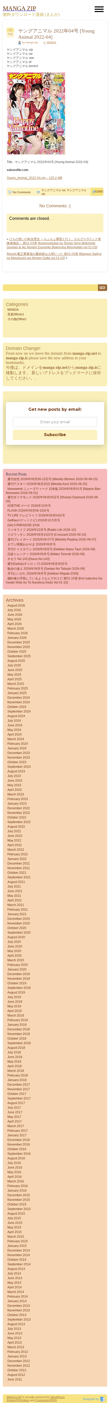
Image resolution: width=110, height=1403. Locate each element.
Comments (42, 1400)
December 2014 (18, 1250)
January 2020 (17, 969)
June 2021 (14, 891)
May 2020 (14, 951)
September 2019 (19, 988)
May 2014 (14, 1283)
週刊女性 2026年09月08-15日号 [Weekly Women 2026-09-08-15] (52, 479)
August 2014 (16, 1269)
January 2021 (17, 914)
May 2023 (14, 785)
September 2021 (19, 877)
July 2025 (14, 665)
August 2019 (16, 992)
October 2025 (16, 651)
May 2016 (14, 1172)
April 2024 (14, 734)
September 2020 (19, 932)
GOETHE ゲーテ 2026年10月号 (29, 506)
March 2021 (15, 905)
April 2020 (14, 955)
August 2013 (16, 1324)
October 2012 (16, 1370)
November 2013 (18, 1310)
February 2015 (17, 1241)
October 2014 (16, 1259)
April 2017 (14, 1121)
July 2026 (14, 610)
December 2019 (18, 974)
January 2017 (17, 1135)
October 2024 (16, 707)
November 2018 (18, 1034)
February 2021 (17, 909)
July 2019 (14, 997)
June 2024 (14, 725)
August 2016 (16, 1158)
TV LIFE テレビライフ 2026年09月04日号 (36, 515)
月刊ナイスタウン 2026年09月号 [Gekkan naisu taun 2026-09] (51, 549)
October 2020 (16, 928)
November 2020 (18, 923)
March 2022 (15, 849)
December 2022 (18, 808)
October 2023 (16, 762)
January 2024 (17, 748)
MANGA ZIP (14, 1397)
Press (61, 1397)
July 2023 (14, 776)
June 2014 (14, 1278)
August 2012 (16, 1375)
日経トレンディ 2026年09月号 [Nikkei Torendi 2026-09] (45, 554)
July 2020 (14, 942)
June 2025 (14, 670)
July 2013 (14, 1329)
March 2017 (15, 1126)
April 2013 (14, 1342)
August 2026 (16, 605)
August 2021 (16, 882)
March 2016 (15, 1181)
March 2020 (15, 960)
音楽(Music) (15, 314)
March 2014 (15, 1292)
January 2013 (17, 1356)
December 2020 (18, 919)
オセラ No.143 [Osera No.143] (28, 559)
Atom (26, 1400)
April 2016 (14, 1177)
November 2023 (18, 757)
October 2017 (16, 1094)
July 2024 (14, 720)
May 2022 (14, 840)
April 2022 (14, 845)
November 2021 (18, 868)
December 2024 (18, 697)
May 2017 (14, 1117)
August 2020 (16, 937)
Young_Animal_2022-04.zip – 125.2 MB (34, 178)
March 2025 (15, 684)
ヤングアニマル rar (53, 190)
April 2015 (14, 1232)
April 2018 (14, 1066)
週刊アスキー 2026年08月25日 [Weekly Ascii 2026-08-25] (47, 484)
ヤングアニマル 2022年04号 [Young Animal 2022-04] (56, 34)
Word (54, 1397)
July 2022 (14, 831)
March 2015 (15, 1236)
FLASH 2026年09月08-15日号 (28, 510)
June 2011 (14, 1379)
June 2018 (14, 1057)
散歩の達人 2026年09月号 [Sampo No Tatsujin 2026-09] (46, 568)
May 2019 (14, 1006)
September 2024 (19, 711)
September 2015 (19, 1209)
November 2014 (18, 1255)
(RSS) (19, 1400)
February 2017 (17, 1130)
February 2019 (17, 1020)
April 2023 (14, 790)
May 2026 (14, 619)
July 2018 (14, 1052)
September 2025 (19, 656)
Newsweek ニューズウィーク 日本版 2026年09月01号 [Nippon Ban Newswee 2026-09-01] (53, 491)
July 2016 (14, 1163)
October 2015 (16, 1204)
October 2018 (16, 1038)
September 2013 (19, 1319)
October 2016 (16, 1149)
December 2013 (18, 1306)
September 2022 (19, 822)
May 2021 (14, 896)
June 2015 (14, 1223)
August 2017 (16, 1103)
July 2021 (14, 886)
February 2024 (17, 744)
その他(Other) (16, 319)
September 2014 (19, 1264)
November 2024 (18, 702)
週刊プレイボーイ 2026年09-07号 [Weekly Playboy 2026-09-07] (51, 539)
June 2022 (14, 836)
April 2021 (14, 900)
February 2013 (17, 1352)
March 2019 (15, 1015)
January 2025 (17, 693)
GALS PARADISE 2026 (23, 525)
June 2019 (14, 1001)
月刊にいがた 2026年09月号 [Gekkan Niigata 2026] (42, 573)
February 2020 (17, 965)
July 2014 (14, 1273)
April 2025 (14, 679)
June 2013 (14, 1333)
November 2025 (18, 647)
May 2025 (14, 674)
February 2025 (17, 688)
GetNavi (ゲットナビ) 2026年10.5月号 (33, 520)
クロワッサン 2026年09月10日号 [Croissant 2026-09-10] (46, 534)
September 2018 (19, 1043)
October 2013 (16, 1315)
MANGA (51, 42)
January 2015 (17, 1246)
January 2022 (17, 859)
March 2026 (15, 628)
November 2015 (18, 1200)
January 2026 (17, 638)
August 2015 (16, 1213)
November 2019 (18, 978)
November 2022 (18, 813)
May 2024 (14, 730)
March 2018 (15, 1071)
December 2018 (18, 1029)
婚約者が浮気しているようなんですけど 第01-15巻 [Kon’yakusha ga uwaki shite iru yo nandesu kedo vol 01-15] (54, 580)
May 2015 (14, 1227)
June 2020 (14, 946)
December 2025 (18, 642)
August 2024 (16, 716)
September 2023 (19, 767)
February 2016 (17, 1186)
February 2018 (17, 1075)
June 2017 (14, 1112)
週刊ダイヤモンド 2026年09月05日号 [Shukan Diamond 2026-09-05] (52, 499)
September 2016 (19, 1154)
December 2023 (18, 753)
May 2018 (14, 1061)
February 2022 (17, 854)
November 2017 (18, 1089)
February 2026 (17, 633)
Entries (11, 1400)
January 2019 (17, 1025)
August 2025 (16, 661)
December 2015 (18, 1195)
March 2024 (15, 739)
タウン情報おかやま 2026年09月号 (31, 544)
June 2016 (14, 1167)
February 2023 (17, 799)
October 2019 (16, 983)
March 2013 (15, 1347)
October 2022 (16, 817)
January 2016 (17, 1190)
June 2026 (14, 615)
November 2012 (18, 1365)
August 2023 (16, 771)
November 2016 (18, 1144)
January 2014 (17, 1301)
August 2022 (16, 826)
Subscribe (55, 434)
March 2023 (15, 794)
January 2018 (17, 1080)
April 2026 (14, 624)
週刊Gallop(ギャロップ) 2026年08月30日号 (37, 564)
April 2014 (14, 1287)
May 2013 (14, 1338)
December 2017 (18, 1084)
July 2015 (14, 1218)
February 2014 (17, 1296)
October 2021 (16, 873)
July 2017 (14, 1107)
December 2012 (18, 1361)
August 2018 (16, 1048)
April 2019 (14, 1011)
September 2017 (19, 1098)
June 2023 (14, 780)
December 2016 (18, 1140)
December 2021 (18, 863)
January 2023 (17, 803)
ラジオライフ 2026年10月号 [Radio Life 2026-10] (41, 530)
